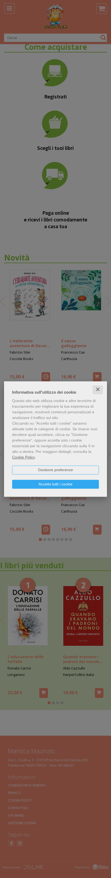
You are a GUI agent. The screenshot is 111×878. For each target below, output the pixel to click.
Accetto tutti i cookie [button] (55, 484)
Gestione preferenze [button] (55, 470)
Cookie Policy (23, 457)
